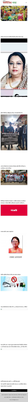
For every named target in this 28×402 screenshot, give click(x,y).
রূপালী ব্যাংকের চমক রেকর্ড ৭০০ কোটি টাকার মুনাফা (10, 381)
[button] (14, 390)
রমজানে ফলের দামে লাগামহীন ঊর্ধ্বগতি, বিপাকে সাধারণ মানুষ (12, 36)
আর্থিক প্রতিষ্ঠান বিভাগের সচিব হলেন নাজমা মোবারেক (10, 274)
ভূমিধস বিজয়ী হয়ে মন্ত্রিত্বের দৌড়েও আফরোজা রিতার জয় (11, 112)
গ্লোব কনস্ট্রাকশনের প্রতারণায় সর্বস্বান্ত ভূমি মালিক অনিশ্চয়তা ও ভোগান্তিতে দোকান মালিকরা (13, 167)
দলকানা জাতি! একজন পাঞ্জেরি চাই (7, 231)
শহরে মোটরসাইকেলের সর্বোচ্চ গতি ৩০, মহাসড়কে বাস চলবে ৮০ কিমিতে (14, 306)
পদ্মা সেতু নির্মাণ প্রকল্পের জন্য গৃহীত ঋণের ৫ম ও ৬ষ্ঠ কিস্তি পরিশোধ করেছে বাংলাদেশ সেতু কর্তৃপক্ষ (13, 385)
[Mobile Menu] (26, 2)
